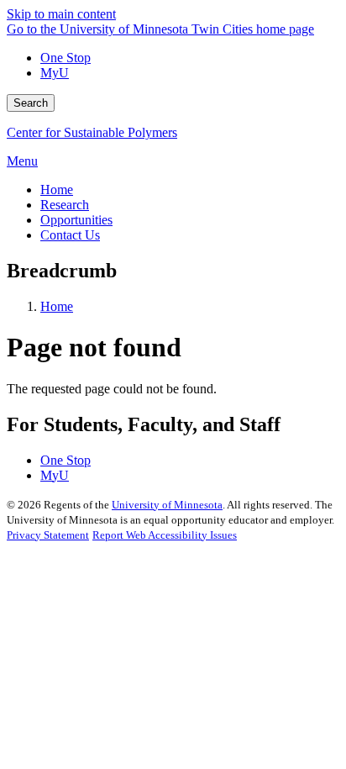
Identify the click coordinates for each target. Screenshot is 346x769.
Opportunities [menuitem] (76, 220)
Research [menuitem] (64, 205)
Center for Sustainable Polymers (92, 132)
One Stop (65, 57)
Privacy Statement (48, 535)
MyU (54, 73)
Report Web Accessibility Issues (164, 535)
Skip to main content (61, 14)
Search (30, 103)
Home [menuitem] (56, 189)
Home (56, 306)
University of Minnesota (167, 504)
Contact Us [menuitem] (70, 235)
